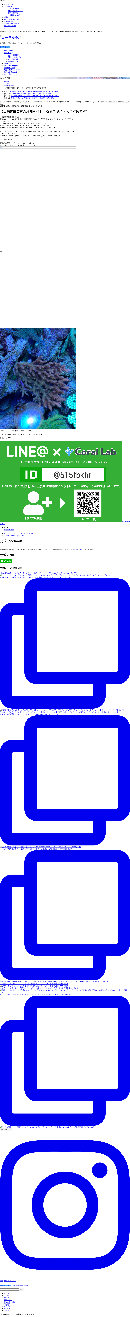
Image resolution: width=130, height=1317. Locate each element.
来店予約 (11, 23)
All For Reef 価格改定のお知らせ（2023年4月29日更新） (31, 94)
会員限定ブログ (14, 15)
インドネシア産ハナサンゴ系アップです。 (19, 533)
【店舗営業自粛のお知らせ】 (14, 535)
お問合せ (10, 26)
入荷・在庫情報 (14, 9)
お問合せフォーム (78, 549)
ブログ (8, 6)
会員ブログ (8, 1298)
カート (8, 28)
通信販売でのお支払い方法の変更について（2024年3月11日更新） (35, 96)
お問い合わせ (5, 47)
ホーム (8, 4)
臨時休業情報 (13, 13)
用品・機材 (11, 19)
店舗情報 (9, 21)
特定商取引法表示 (10, 1302)
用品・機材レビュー (15, 11)
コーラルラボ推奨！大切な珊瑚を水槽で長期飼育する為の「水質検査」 (34, 91)
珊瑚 (7, 17)
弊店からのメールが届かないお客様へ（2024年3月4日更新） (33, 98)
